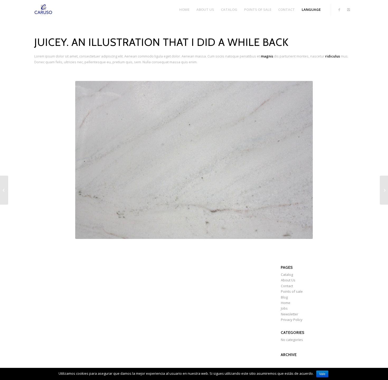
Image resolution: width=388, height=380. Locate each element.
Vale (322, 374)
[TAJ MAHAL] (384, 190)
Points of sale (292, 291)
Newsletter (289, 314)
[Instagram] (348, 9)
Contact (287, 285)
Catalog (287, 274)
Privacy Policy (291, 319)
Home (285, 302)
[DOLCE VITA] (4, 190)
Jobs (284, 308)
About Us (288, 280)
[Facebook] (339, 9)
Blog (284, 297)
